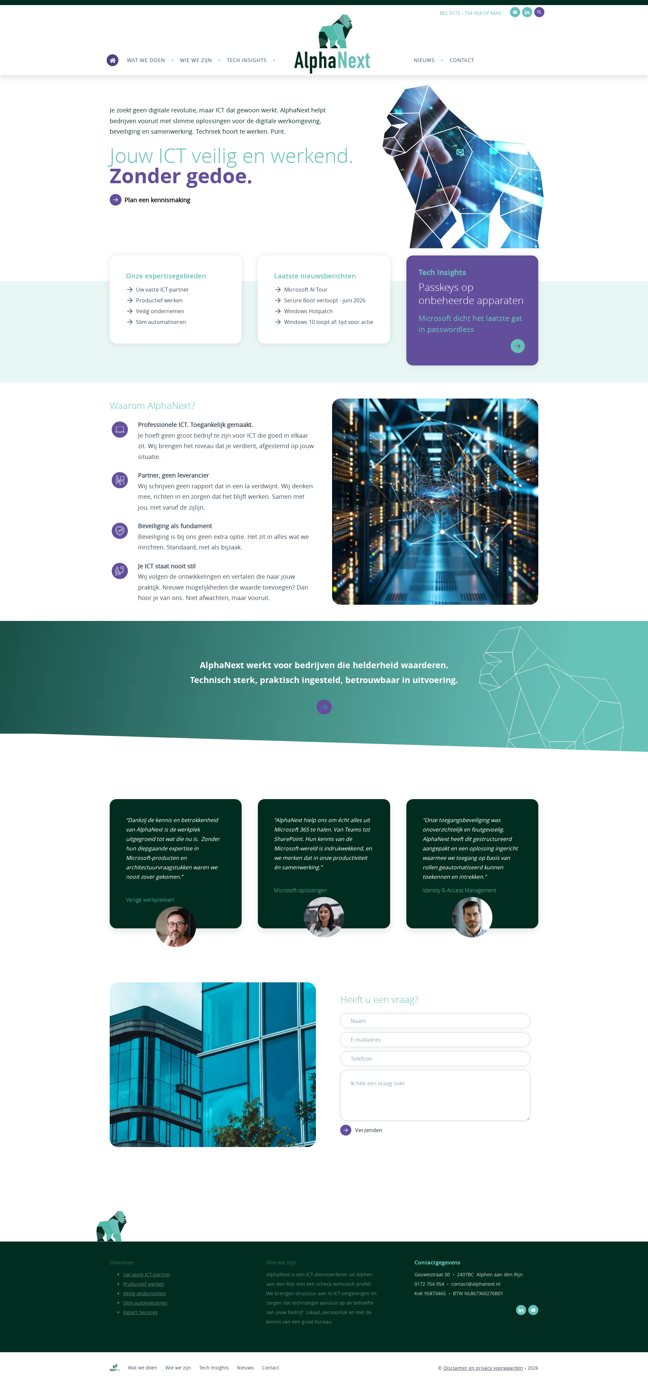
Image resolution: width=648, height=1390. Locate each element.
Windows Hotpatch (308, 311)
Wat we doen (146, 60)
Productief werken (159, 300)
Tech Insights (247, 60)
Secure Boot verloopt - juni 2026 (325, 300)
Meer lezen (517, 346)
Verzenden (368, 1130)
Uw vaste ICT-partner (162, 289)
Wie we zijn (196, 60)
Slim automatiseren (161, 322)
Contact (462, 60)
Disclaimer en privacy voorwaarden (483, 1368)
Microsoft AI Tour (306, 289)
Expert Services (140, 1312)
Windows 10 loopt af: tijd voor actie (328, 322)
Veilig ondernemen (160, 311)
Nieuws (424, 60)
